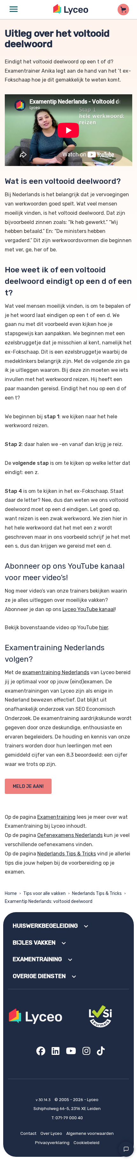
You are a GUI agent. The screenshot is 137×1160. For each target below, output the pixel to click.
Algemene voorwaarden (90, 1133)
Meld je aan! (28, 786)
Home (11, 893)
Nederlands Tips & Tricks (66, 854)
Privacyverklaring (52, 1142)
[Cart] (123, 9)
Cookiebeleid (86, 1142)
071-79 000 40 (69, 1117)
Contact (28, 1133)
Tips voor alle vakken (44, 893)
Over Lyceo (51, 1133)
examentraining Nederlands (55, 672)
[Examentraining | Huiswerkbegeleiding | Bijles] (71, 9)
